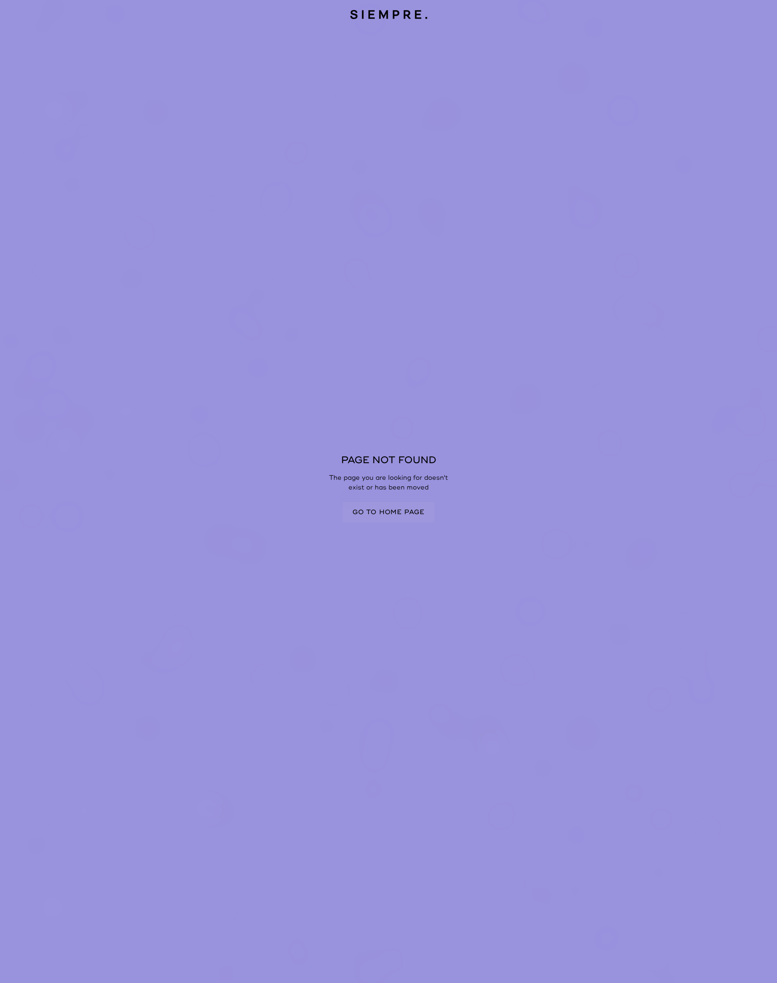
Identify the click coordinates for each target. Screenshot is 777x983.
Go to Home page (388, 512)
